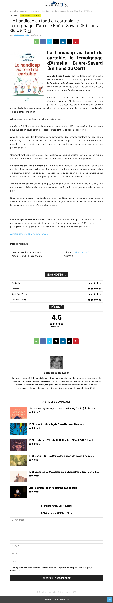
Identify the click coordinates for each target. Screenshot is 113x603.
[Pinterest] (76, 41)
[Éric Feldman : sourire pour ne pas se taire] (18, 492)
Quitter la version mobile (56, 599)
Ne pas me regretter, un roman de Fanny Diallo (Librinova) (62, 408)
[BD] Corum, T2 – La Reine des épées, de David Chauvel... (62, 456)
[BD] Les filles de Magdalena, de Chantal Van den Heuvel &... (64, 472)
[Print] (69, 41)
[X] (49, 41)
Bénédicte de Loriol (21, 35)
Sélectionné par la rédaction (30, 15)
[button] (14, 4)
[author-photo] (56, 369)
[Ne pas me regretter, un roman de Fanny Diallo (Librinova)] (18, 413)
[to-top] (109, 598)
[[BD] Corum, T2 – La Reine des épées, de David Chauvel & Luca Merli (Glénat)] (18, 461)
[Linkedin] (63, 41)
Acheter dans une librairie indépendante (30, 234)
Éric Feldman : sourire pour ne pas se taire (53, 487)
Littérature (23, 11)
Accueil (13, 11)
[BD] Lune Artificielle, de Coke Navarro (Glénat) (56, 424)
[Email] (56, 41)
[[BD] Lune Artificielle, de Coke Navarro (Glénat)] (18, 429)
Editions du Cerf (80, 252)
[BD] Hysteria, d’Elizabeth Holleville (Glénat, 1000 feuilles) (62, 440)
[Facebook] (43, 41)
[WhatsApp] (36, 41)
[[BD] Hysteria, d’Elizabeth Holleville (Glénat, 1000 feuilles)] (18, 445)
